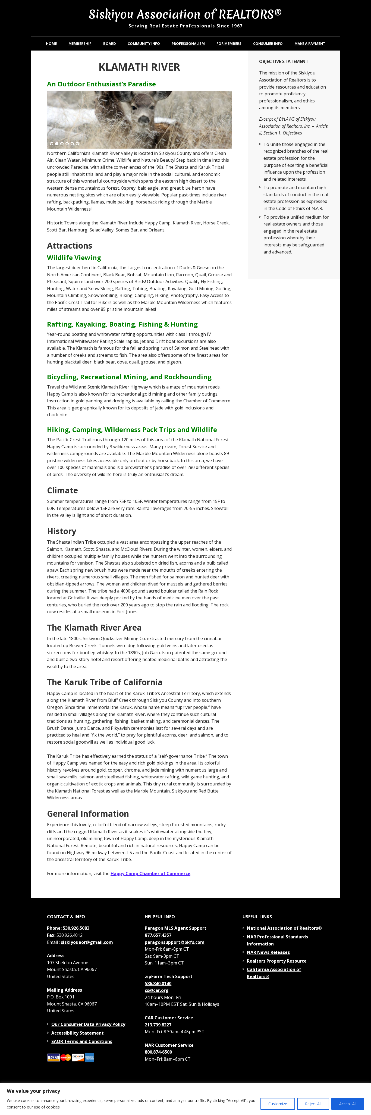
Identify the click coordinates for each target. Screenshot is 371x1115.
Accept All (347, 1103)
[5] (72, 144)
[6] (77, 144)
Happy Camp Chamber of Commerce (150, 873)
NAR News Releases (268, 952)
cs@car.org (157, 990)
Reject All (313, 1103)
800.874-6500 (158, 1052)
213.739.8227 (158, 1025)
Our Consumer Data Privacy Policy (88, 1024)
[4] (67, 144)
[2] (57, 144)
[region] (185, 1099)
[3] (62, 144)
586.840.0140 (158, 983)
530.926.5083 (76, 928)
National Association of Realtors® (284, 928)
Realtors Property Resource (277, 961)
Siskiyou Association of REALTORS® (185, 14)
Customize (277, 1103)
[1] (52, 144)
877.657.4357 (158, 935)
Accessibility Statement (77, 1033)
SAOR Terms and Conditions (81, 1041)
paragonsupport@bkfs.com (175, 942)
